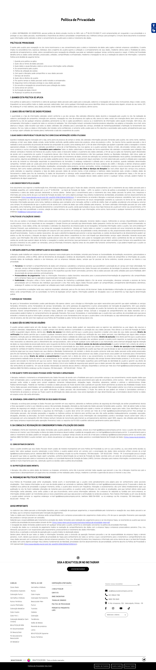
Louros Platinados (16, 605)
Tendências (35, 619)
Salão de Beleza (37, 623)
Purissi (33, 605)
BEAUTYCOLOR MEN (17, 625)
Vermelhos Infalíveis (17, 598)
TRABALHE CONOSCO (59, 600)
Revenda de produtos (39, 626)
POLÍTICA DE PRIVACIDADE (61, 604)
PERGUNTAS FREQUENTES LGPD (60, 609)
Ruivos (33, 591)
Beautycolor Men (37, 601)
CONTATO (55, 593)
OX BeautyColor (16, 632)
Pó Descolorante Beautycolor (16, 637)
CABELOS (13, 583)
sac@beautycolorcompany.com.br (120, 591)
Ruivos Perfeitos (16, 601)
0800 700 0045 (113, 599)
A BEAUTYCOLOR (57, 589)
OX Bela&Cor (14, 642)
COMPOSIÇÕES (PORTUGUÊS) (61, 583)
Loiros (33, 630)
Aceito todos (116, 666)
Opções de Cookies (102, 666)
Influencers (18, 12)
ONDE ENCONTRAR (58, 596)
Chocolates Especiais (17, 591)
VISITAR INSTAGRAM (78, 569)
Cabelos (34, 612)
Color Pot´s (14, 616)
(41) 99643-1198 (114, 595)
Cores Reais (14, 587)
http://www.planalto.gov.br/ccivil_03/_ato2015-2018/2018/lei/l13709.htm (50, 544)
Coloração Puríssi (16, 594)
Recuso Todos (130, 666)
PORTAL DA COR (36, 583)
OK (139, 585)
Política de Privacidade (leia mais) (40, 666)
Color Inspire (14, 612)
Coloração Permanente (39, 598)
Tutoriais (34, 608)
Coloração (34, 616)
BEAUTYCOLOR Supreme (39, 633)
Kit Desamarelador (17, 629)
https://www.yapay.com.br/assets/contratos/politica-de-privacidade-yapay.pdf (81, 522)
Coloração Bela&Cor (17, 608)
